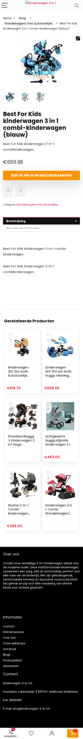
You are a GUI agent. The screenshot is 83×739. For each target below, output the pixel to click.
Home (7, 18)
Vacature (9, 649)
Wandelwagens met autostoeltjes (28, 23)
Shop (22, 18)
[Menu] (5, 5)
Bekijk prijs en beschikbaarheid (41, 175)
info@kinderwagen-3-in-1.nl (31, 709)
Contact (9, 626)
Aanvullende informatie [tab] (22, 228)
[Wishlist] (31, 733)
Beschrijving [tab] (15, 221)
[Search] (77, 5)
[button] (78, 38)
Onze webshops (14, 643)
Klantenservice (13, 632)
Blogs (6, 655)
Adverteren (11, 666)
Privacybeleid (12, 660)
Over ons (9, 638)
